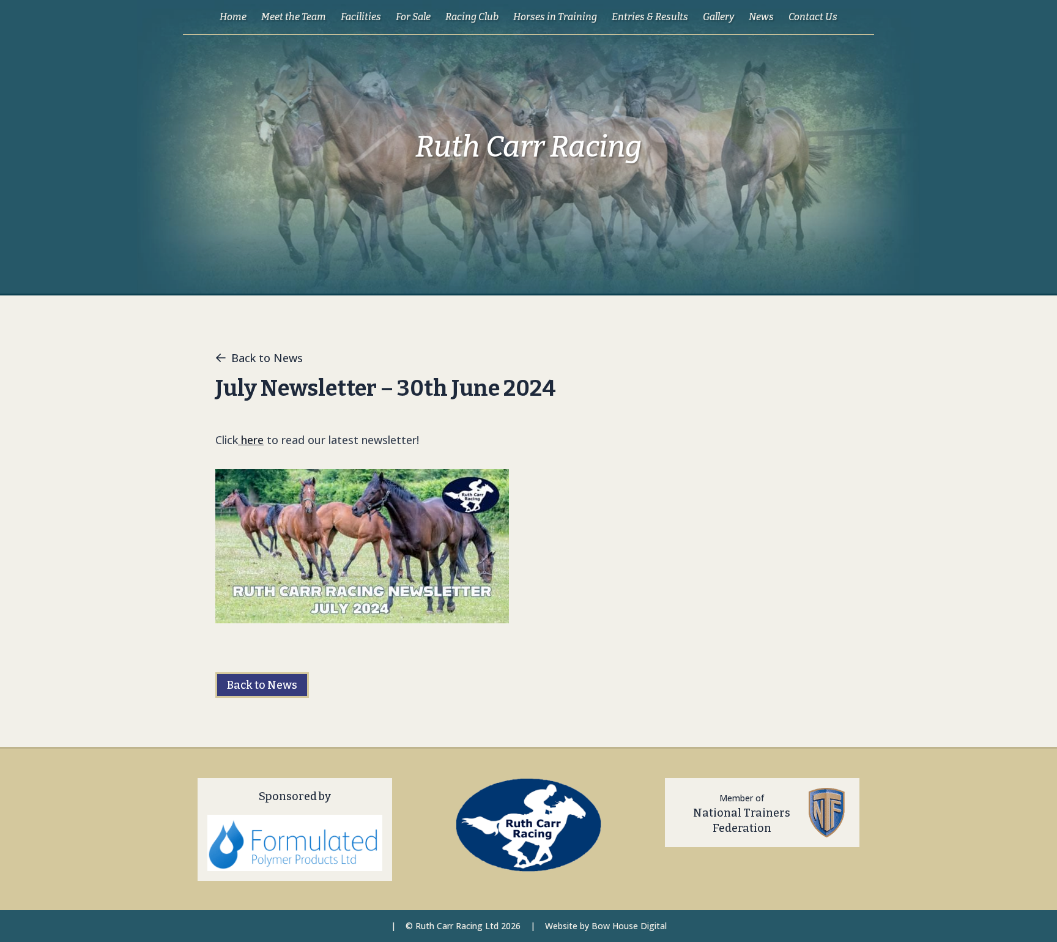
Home (233, 17)
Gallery (718, 17)
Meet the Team (293, 17)
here (251, 439)
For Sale (413, 17)
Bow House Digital (629, 926)
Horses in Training (555, 17)
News (761, 17)
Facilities (361, 17)
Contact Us (812, 17)
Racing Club (472, 17)
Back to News (267, 357)
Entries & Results (650, 17)
